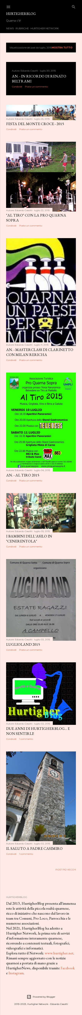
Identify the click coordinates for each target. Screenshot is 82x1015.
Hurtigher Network (45, 28)
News (10, 28)
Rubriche (22, 28)
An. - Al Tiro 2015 (22, 475)
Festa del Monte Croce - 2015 (35, 123)
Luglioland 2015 (23, 644)
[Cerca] (73, 6)
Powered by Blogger (44, 996)
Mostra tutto (62, 47)
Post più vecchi (65, 869)
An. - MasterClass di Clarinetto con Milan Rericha (39, 352)
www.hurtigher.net (59, 953)
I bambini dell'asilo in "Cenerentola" (29, 539)
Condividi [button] (17, 86)
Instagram (16, 972)
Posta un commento (36, 86)
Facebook (67, 967)
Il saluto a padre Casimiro (34, 848)
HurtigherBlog (21, 13)
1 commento (26, 738)
